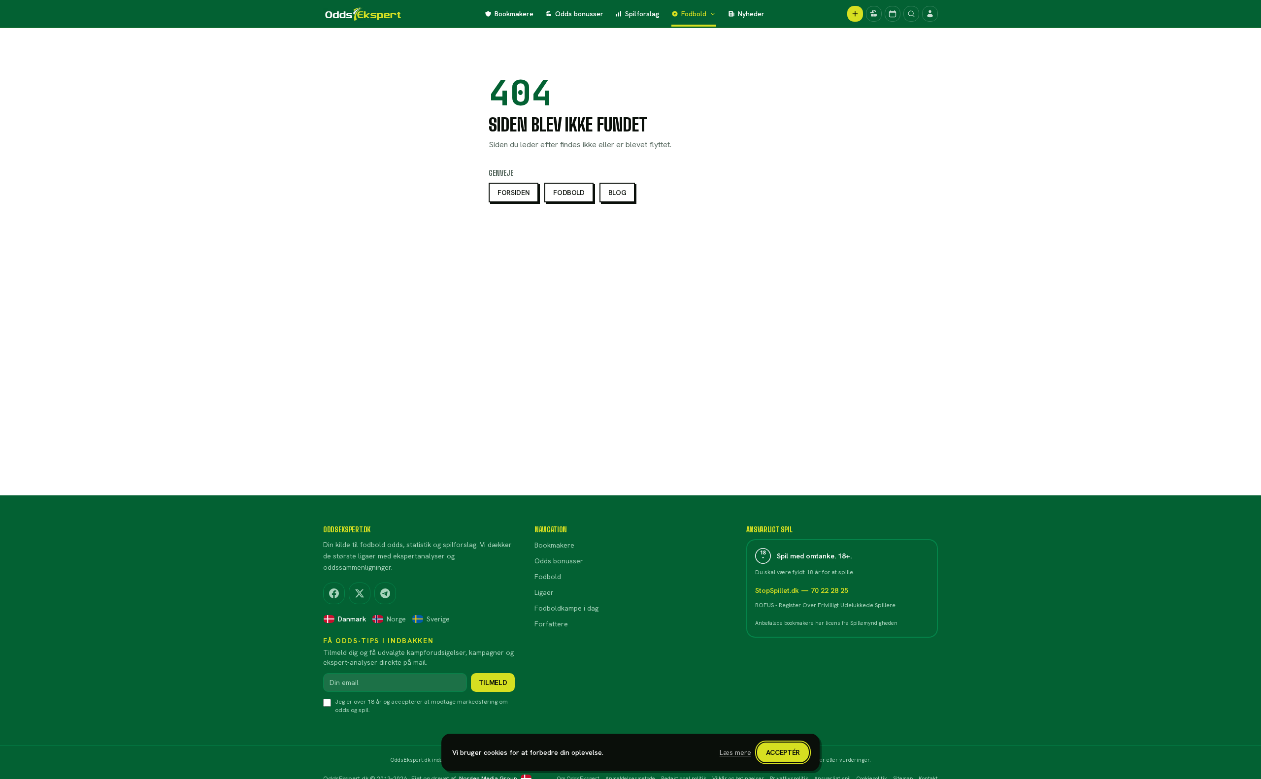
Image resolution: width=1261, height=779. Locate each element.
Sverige (438, 619)
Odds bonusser (579, 13)
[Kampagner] (874, 14)
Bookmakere (514, 13)
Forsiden (514, 192)
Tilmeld (493, 682)
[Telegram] (385, 593)
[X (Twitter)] (359, 593)
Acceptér (783, 752)
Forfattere (551, 623)
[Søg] (911, 14)
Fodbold (693, 13)
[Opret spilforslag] (855, 14)
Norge (396, 619)
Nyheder (751, 13)
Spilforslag (642, 13)
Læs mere (735, 752)
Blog (617, 192)
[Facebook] (334, 593)
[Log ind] (930, 14)
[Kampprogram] (892, 14)
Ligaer (544, 592)
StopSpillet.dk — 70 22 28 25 (801, 590)
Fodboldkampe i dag (566, 608)
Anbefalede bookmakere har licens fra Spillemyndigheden (826, 622)
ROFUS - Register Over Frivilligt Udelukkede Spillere (825, 605)
